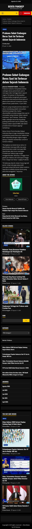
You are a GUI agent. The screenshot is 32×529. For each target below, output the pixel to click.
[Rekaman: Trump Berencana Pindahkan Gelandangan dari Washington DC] (16, 238)
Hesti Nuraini (7, 283)
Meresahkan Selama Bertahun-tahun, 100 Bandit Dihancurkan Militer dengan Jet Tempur (15, 374)
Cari (3, 316)
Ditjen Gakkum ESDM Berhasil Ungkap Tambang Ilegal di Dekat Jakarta (13, 423)
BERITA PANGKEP (16, 6)
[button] (2, 13)
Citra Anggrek (7, 310)
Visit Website (9, 199)
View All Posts (22, 199)
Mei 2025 (4, 398)
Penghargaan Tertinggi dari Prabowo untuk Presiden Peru (15, 307)
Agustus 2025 (6, 386)
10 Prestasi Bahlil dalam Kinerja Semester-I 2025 (15, 368)
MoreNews (26, 525)
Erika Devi (7, 43)
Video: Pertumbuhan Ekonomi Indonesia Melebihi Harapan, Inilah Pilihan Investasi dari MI (15, 362)
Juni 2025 (5, 394)
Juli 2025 (4, 390)
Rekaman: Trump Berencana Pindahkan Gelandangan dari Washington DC (14, 250)
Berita (4, 418)
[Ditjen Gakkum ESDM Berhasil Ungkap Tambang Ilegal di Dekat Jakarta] (16, 418)
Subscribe (27, 13)
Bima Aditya (7, 453)
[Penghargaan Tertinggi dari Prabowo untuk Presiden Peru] (16, 295)
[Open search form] (16, 13)
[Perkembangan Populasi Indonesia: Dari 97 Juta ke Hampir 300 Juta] (16, 438)
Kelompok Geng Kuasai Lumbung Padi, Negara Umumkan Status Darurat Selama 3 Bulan (15, 279)
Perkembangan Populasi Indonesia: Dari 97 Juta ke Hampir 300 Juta (15, 450)
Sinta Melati (7, 426)
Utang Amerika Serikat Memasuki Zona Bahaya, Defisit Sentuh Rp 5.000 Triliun (14, 216)
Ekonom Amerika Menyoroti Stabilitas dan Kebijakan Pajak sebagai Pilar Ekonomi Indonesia (15, 208)
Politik (4, 29)
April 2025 (5, 402)
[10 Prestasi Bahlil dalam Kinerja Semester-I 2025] (16, 495)
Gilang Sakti (7, 254)
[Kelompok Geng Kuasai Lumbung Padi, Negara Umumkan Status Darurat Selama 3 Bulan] (16, 265)
